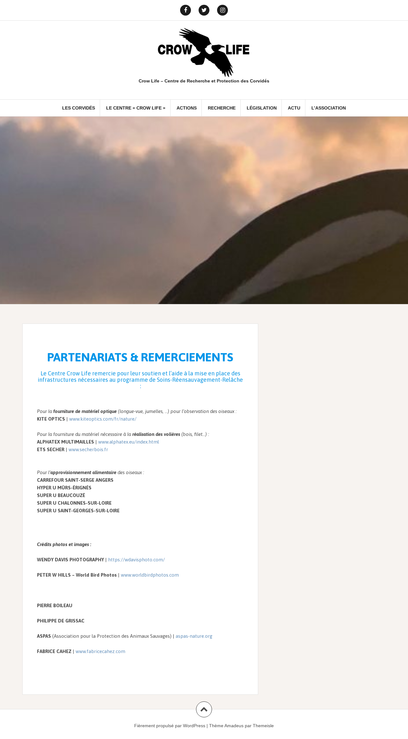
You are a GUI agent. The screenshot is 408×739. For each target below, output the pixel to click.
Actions (187, 107)
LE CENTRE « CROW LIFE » (135, 107)
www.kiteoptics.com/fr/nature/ (102, 419)
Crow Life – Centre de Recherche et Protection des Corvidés (204, 80)
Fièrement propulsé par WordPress (169, 725)
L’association (328, 107)
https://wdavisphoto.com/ (136, 559)
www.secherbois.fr (88, 449)
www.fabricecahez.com (100, 651)
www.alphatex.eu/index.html (128, 441)
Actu (294, 107)
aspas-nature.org (194, 636)
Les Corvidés (78, 107)
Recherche (222, 107)
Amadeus (234, 725)
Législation (262, 107)
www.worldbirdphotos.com (150, 575)
